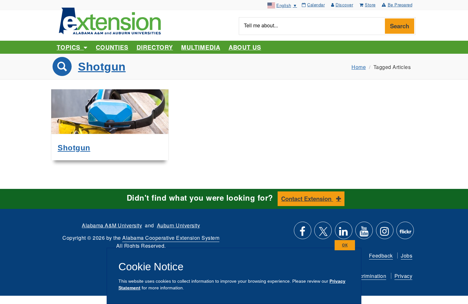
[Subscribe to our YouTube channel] (364, 233)
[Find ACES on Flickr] (405, 233)
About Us (245, 47)
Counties (112, 47)
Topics (70, 47)
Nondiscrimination (364, 276)
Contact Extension (307, 198)
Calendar (316, 5)
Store (370, 5)
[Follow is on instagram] (385, 233)
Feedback (381, 255)
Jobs (406, 255)
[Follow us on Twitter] (323, 233)
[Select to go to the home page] (110, 20)
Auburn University (178, 225)
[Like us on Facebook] (302, 233)
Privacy (403, 276)
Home (358, 67)
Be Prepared (400, 5)
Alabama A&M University (112, 225)
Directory (155, 47)
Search (399, 26)
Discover (344, 5)
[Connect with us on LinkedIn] (343, 233)
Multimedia (200, 47)
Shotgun (102, 66)
